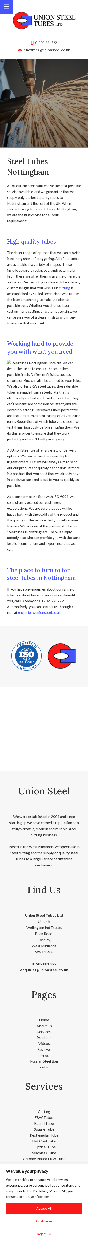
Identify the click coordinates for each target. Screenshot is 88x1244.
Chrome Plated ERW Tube (44, 1158)
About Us (44, 1025)
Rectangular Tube (44, 1135)
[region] (44, 1203)
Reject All (44, 1234)
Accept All (44, 1208)
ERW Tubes (44, 1117)
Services (44, 1031)
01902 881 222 (46, 43)
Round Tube (44, 1123)
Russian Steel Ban (44, 1061)
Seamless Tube (44, 1152)
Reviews (44, 1049)
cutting (64, 288)
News (44, 1055)
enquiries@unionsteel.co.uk (47, 50)
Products (44, 1037)
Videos (44, 1043)
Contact (44, 1067)
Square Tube (44, 1129)
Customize (44, 1221)
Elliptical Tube (44, 1147)
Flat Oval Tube (44, 1141)
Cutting (44, 1111)
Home (44, 1020)
